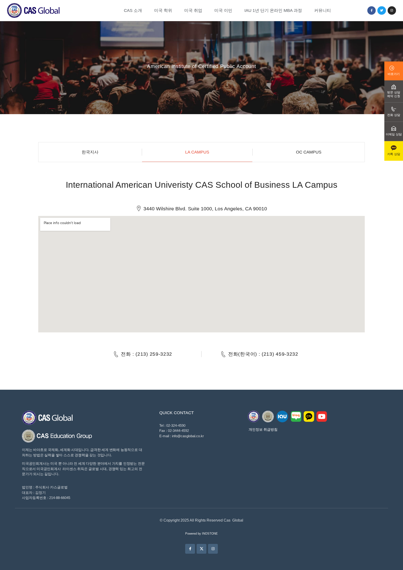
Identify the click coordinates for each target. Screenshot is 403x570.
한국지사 (90, 152)
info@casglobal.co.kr (188, 436)
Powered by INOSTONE (201, 533)
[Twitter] (381, 10)
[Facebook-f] (371, 10)
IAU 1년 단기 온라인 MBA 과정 (273, 10)
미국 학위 (163, 10)
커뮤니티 (322, 10)
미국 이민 (223, 10)
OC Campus (308, 152)
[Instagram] (392, 10)
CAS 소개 (133, 10)
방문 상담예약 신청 (393, 94)
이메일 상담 (394, 134)
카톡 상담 (393, 154)
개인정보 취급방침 (263, 429)
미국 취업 (193, 10)
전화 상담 (393, 115)
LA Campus (197, 152)
